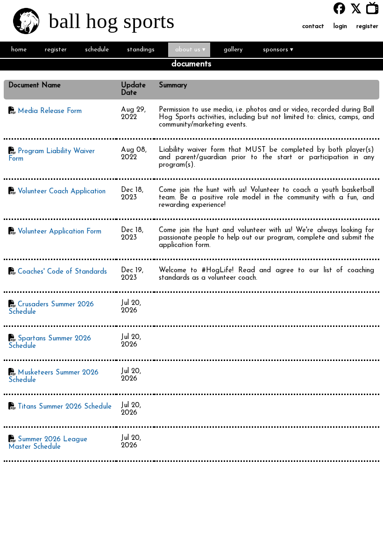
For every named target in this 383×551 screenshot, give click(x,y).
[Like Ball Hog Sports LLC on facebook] (339, 8)
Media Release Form (50, 111)
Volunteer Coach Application (62, 191)
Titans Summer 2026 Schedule (65, 406)
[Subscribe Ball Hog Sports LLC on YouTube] (374, 8)
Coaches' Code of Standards (62, 272)
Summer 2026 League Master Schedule (47, 443)
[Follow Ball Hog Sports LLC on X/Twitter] (358, 8)
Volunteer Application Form (59, 231)
